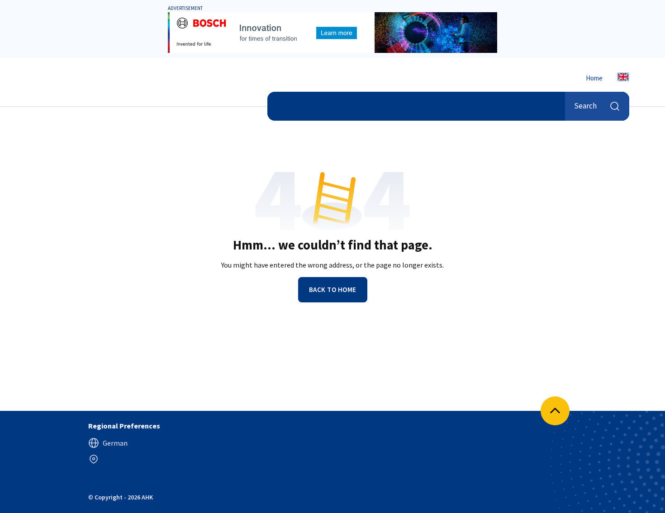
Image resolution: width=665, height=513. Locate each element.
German (115, 442)
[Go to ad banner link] (332, 32)
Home (594, 78)
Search (585, 106)
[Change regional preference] (93, 459)
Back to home (332, 289)
